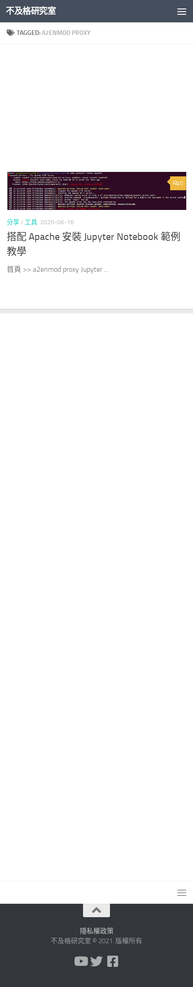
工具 (31, 222)
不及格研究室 (31, 11)
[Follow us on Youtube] (80, 961)
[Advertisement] (96, 111)
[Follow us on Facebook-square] (112, 961)
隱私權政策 (97, 931)
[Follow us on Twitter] (96, 961)
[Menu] (182, 11)
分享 (13, 222)
